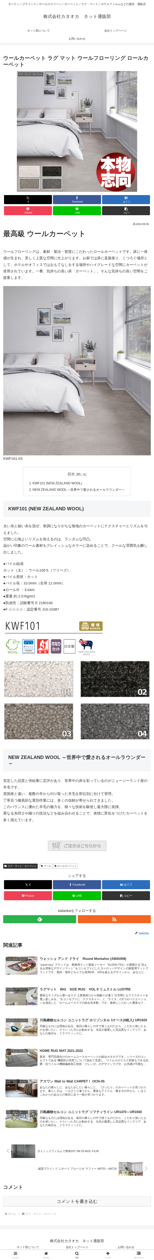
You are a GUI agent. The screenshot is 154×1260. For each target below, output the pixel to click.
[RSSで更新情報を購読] (114, 919)
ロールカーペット (67, 866)
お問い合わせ (126, 1247)
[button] (126, 210)
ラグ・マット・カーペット (22, 866)
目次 (71, 474)
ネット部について (28, 1247)
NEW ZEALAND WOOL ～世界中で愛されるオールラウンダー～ (78, 489)
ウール (47, 866)
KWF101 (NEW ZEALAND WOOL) (57, 483)
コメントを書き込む (77, 1201)
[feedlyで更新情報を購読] (39, 919)
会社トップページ (77, 1247)
